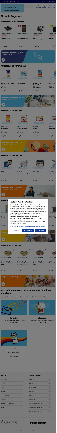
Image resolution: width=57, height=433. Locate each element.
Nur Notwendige (28, 230)
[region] (28, 216)
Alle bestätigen (40, 230)
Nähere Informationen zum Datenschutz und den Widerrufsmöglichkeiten (27, 226)
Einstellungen (15, 230)
